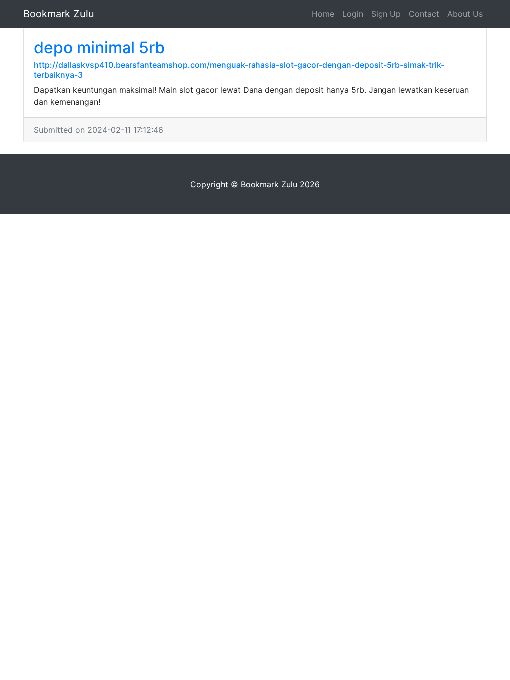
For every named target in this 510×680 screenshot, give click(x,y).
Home (323, 14)
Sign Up (386, 14)
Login (352, 14)
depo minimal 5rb (99, 47)
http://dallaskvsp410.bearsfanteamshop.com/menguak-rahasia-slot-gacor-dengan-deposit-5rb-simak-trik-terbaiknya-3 (239, 69)
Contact (424, 14)
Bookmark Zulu (58, 14)
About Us (465, 14)
